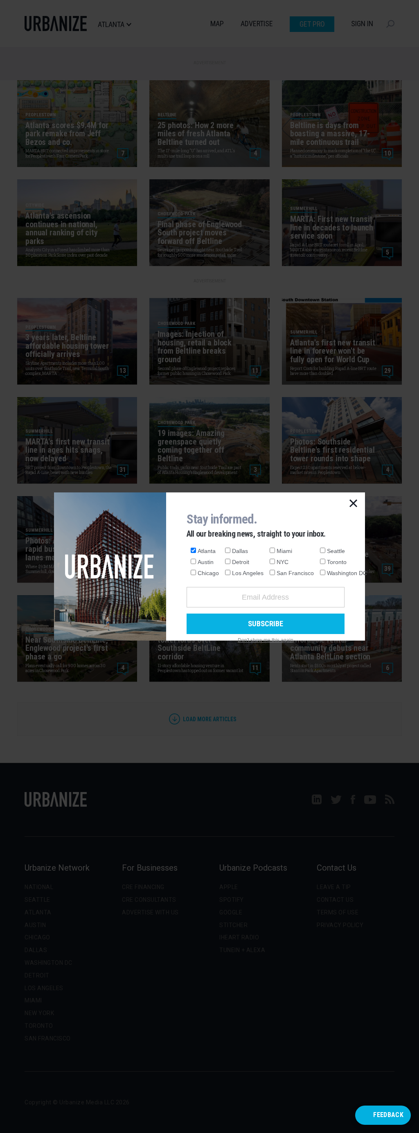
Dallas (240, 551)
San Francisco (295, 573)
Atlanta (207, 551)
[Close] (353, 504)
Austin (206, 562)
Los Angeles (248, 573)
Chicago (208, 573)
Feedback (388, 1115)
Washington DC (347, 573)
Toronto (337, 562)
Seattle (336, 551)
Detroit (240, 562)
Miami (284, 551)
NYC (282, 562)
